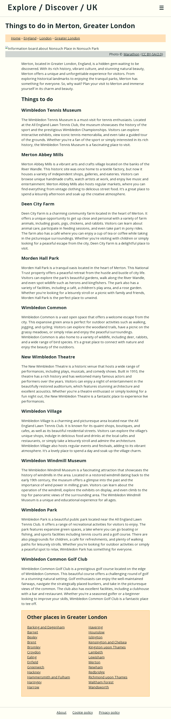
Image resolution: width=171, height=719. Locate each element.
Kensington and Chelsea (108, 642)
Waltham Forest (101, 682)
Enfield (32, 662)
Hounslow (97, 632)
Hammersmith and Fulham (48, 677)
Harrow (33, 687)
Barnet (32, 632)
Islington (96, 637)
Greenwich (35, 667)
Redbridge (97, 672)
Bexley (32, 637)
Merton (94, 662)
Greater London (67, 38)
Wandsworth (99, 687)
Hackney (34, 672)
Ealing (32, 657)
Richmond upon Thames (108, 677)
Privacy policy (109, 712)
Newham (96, 667)
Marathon (131, 54)
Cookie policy (82, 712)
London (45, 38)
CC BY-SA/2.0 (152, 54)
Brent (31, 642)
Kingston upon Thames (107, 647)
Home (16, 38)
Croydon (34, 652)
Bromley (33, 647)
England (30, 38)
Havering (96, 627)
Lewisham (97, 657)
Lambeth (96, 652)
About (61, 712)
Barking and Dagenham (46, 627)
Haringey (34, 682)
